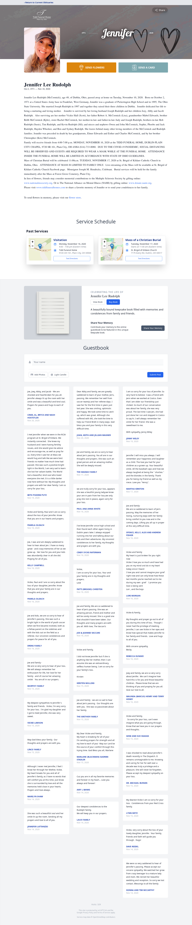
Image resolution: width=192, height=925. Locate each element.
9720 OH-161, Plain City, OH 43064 (75, 253)
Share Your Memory (153, 328)
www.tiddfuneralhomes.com (50, 187)
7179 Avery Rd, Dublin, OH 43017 (146, 253)
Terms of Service (103, 912)
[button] (40, 246)
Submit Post (155, 374)
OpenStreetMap (99, 917)
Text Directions (72, 258)
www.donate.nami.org (140, 182)
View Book (97, 302)
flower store (75, 197)
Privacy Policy (88, 912)
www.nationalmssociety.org (38, 182)
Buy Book (113, 302)
